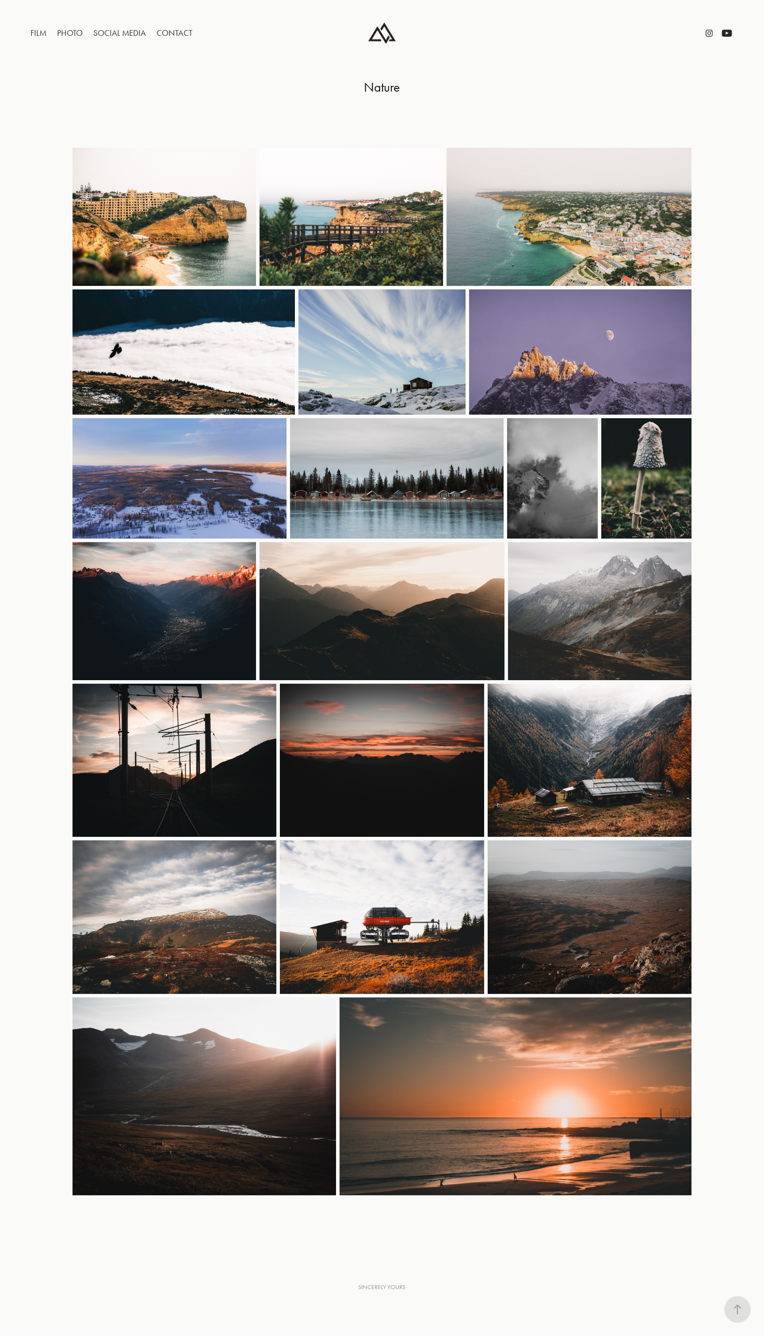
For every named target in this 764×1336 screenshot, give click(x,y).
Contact (174, 33)
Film (38, 33)
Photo (70, 33)
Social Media (119, 33)
